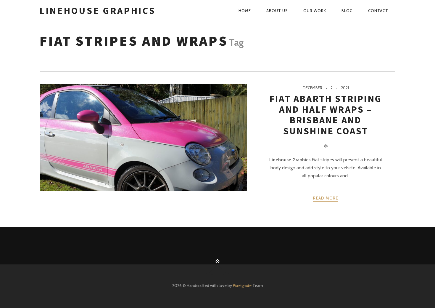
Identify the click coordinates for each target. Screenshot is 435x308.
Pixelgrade (242, 285)
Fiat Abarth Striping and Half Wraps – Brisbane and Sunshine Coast (326, 115)
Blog (347, 10)
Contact (378, 10)
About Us (277, 10)
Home (245, 10)
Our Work (314, 10)
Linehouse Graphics (98, 11)
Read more (325, 198)
